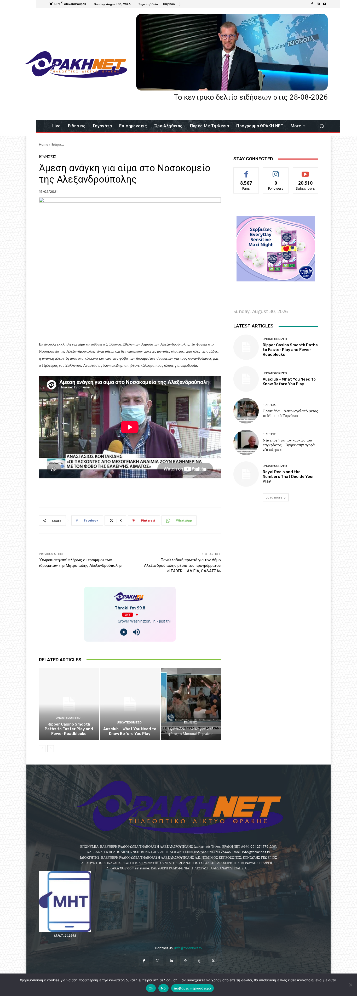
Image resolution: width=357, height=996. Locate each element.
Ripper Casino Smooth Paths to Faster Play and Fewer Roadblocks (69, 729)
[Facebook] (312, 4)
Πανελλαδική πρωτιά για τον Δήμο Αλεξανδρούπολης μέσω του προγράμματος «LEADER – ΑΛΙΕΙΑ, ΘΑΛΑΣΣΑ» (182, 565)
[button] (321, 126)
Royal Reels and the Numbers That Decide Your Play (288, 476)
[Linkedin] (171, 961)
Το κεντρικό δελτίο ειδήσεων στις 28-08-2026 (251, 97)
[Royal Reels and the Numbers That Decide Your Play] (246, 474)
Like (246, 171)
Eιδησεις (57, 144)
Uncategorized (68, 717)
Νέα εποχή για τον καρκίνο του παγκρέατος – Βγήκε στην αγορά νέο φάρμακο (289, 445)
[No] (350, 984)
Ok (151, 988)
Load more (274, 497)
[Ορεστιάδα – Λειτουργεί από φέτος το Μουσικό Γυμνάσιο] (191, 704)
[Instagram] (318, 4)
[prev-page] (42, 748)
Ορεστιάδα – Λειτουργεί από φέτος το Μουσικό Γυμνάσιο (191, 731)
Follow (276, 171)
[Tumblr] (199, 961)
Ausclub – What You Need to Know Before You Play (129, 731)
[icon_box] (172, 5)
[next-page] (50, 748)
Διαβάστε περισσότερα (192, 988)
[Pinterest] (185, 961)
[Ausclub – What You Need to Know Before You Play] (130, 704)
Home (43, 144)
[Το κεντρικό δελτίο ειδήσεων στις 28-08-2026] (232, 52)
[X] (213, 961)
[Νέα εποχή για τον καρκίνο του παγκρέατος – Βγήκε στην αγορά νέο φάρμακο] (246, 442)
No (163, 988)
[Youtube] (324, 4)
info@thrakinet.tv (188, 948)
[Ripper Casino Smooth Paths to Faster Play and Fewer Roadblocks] (69, 704)
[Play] (123, 632)
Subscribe (305, 171)
